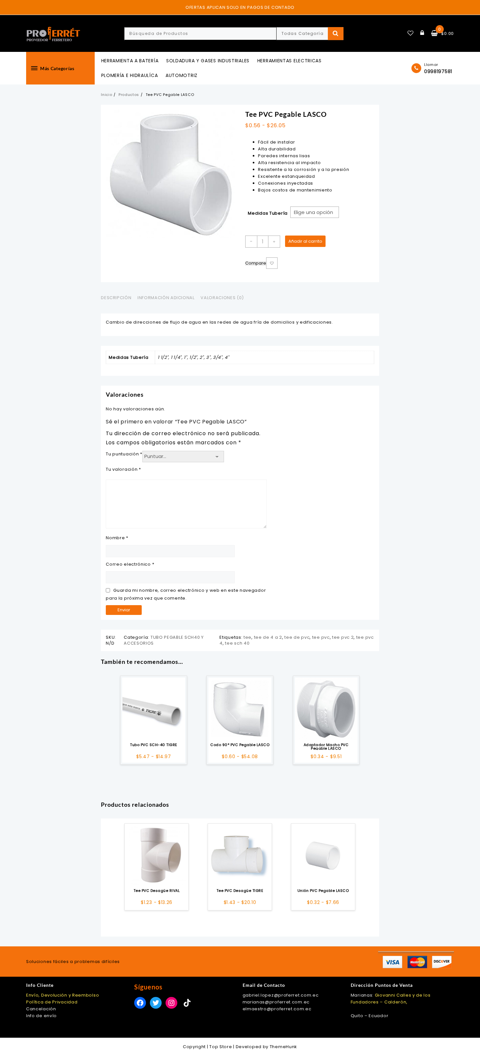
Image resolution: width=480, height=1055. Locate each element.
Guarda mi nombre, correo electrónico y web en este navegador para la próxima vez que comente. (186, 594)
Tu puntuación (124, 454)
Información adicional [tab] (166, 298)
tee (247, 637)
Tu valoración (123, 469)
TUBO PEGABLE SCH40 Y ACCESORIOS (164, 640)
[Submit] (336, 33)
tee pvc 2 (343, 637)
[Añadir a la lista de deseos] (153, 709)
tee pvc (321, 637)
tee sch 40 (237, 643)
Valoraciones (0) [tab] (222, 298)
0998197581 (438, 71)
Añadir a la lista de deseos (272, 263)
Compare (255, 263)
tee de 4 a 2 (268, 637)
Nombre (117, 538)
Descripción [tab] (116, 298)
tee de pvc (297, 637)
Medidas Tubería (268, 213)
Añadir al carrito (305, 241)
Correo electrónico (130, 564)
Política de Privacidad (51, 1002)
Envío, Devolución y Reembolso (62, 995)
